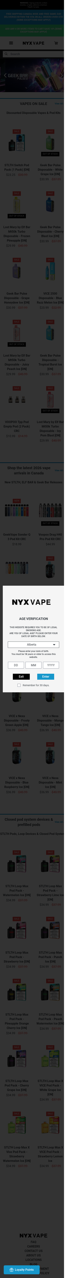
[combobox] (32, 645)
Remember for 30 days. (34, 685)
